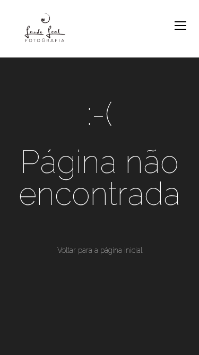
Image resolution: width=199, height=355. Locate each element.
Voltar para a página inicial (99, 250)
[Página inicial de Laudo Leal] (45, 28)
